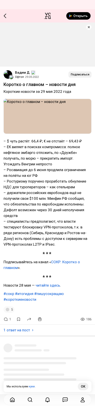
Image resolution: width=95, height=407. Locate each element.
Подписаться (80, 74)
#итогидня (24, 293)
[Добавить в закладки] (18, 319)
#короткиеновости (20, 299)
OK (83, 386)
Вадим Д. (22, 73)
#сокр (9, 293)
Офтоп (19, 76)
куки (32, 386)
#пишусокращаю (49, 293)
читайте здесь (48, 285)
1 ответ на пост (17, 330)
